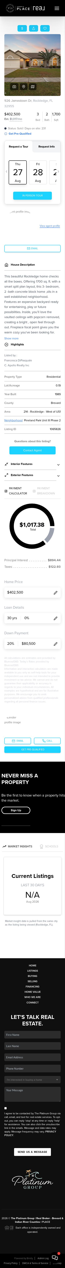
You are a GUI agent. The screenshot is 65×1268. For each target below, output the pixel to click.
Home (32, 965)
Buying (32, 976)
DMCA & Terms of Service (35, 1263)
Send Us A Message (32, 1152)
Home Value (33, 991)
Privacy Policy (11, 1263)
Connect (33, 1002)
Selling (32, 981)
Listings (32, 970)
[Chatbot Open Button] (55, 1258)
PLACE (46, 1221)
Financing (32, 986)
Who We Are (32, 997)
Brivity (30, 1258)
